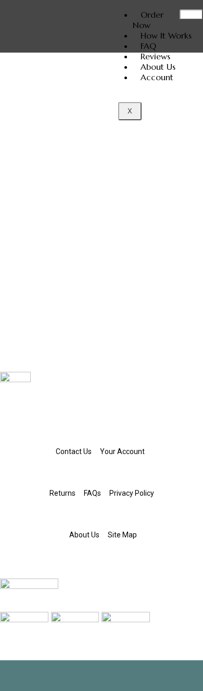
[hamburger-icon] (191, 14)
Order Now (148, 19)
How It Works (166, 35)
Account (157, 77)
